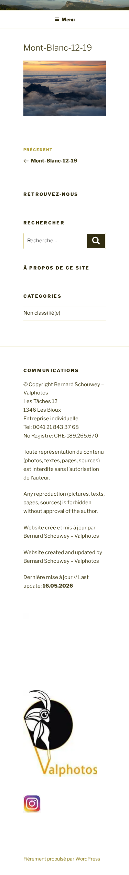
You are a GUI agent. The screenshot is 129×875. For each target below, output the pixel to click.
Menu (68, 19)
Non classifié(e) (41, 313)
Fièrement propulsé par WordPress (61, 859)
